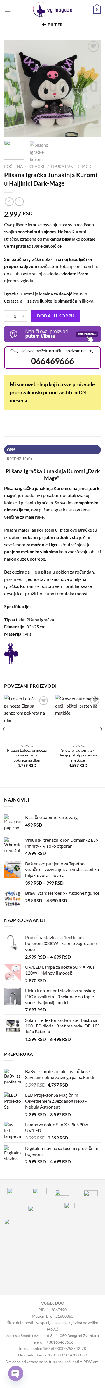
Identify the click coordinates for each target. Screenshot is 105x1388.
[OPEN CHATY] (15, 1373)
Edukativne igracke (72, 166)
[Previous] (13, 88)
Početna (13, 166)
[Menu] (7, 10)
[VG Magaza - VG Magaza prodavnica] (52, 10)
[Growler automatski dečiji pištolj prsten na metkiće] (78, 718)
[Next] (92, 88)
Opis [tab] (11, 449)
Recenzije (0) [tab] (19, 458)
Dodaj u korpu (56, 315)
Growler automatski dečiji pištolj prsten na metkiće (78, 755)
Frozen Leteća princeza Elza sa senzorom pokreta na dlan (27, 755)
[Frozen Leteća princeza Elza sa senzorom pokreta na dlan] (27, 718)
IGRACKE (36, 166)
